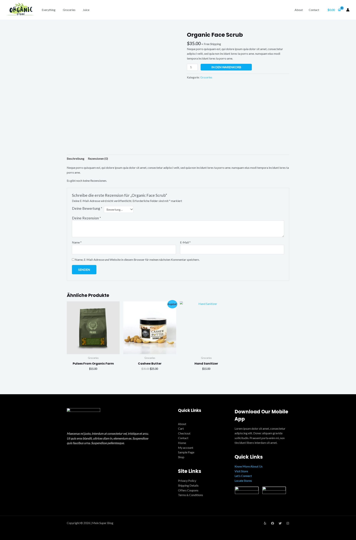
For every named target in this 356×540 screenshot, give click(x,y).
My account (185, 447)
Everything (48, 9)
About (299, 9)
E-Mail (185, 242)
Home (182, 442)
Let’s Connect (243, 476)
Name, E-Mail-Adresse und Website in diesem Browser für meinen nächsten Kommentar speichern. (137, 259)
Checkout (184, 433)
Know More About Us (249, 466)
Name (77, 242)
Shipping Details (188, 485)
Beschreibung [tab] (75, 158)
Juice (86, 9)
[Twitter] (280, 523)
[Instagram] (287, 523)
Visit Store (241, 471)
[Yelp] (264, 523)
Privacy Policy (187, 480)
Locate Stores (243, 480)
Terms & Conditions (190, 495)
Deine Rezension (86, 218)
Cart (181, 428)
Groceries (69, 9)
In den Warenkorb (226, 67)
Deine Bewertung (87, 208)
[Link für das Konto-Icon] (348, 9)
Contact (314, 9)
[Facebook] (272, 523)
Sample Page (186, 452)
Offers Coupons (188, 490)
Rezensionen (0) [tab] (98, 158)
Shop (181, 457)
